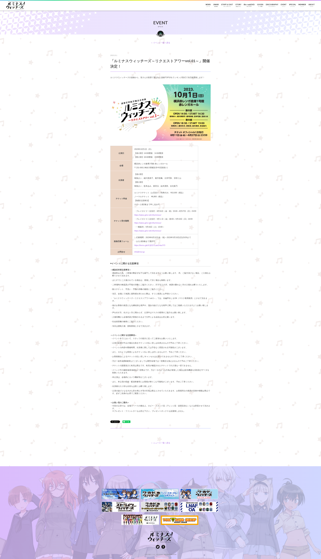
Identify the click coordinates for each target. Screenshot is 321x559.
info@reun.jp (139, 252)
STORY (238, 5)
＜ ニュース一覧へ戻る (160, 443)
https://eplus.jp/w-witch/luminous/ (147, 215)
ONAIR (216, 5)
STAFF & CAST (227, 5)
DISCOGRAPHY (272, 5)
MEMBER (302, 5)
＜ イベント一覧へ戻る (160, 43)
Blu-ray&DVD (249, 5)
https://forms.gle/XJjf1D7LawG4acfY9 (149, 245)
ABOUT (311, 5)
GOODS (260, 5)
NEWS (208, 5)
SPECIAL (292, 5)
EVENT (284, 5)
